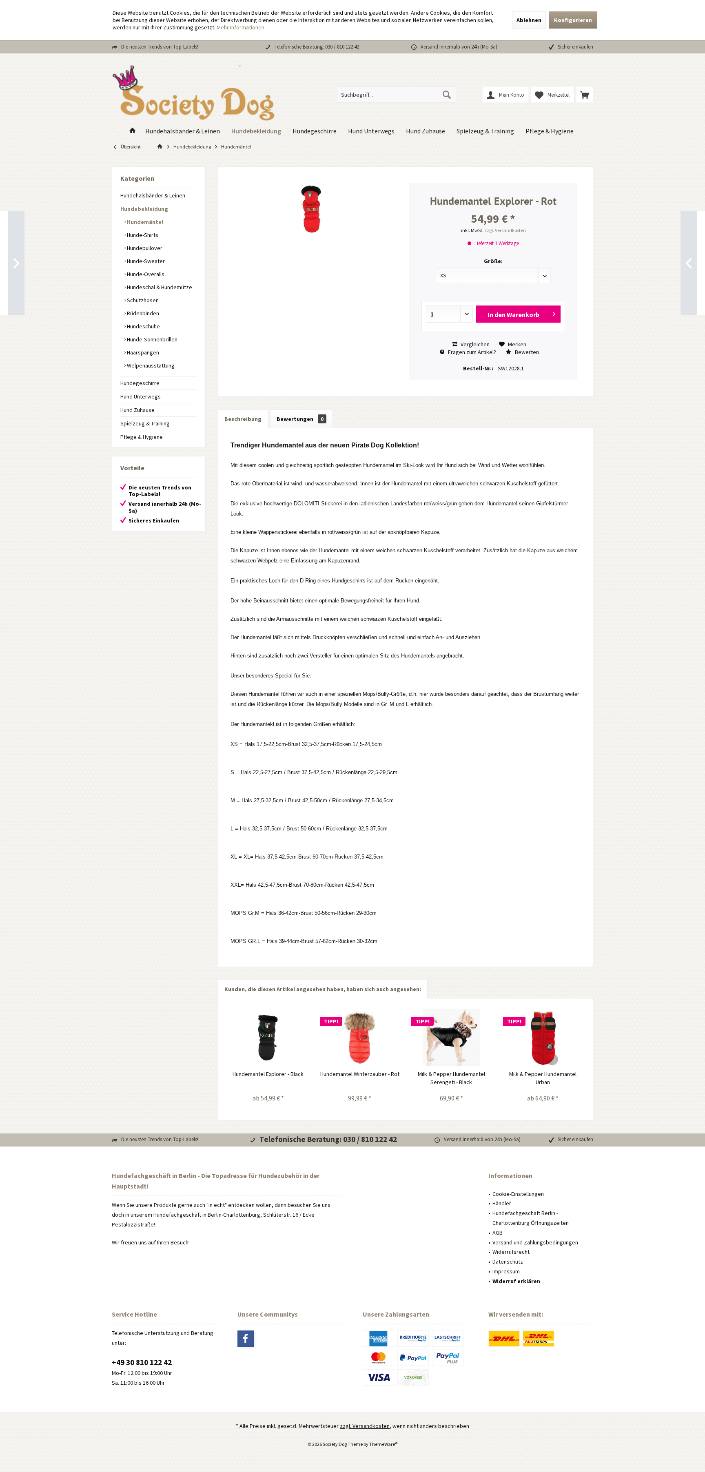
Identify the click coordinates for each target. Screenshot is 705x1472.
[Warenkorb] (584, 94)
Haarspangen (142, 352)
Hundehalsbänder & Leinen (152, 195)
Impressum (506, 1271)
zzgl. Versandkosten (505, 230)
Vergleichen (474, 344)
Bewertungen (300, 419)
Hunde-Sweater (145, 261)
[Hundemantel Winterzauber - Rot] (360, 1037)
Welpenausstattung (150, 365)
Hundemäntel (144, 222)
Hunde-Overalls (145, 274)
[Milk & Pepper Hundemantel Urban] (543, 1037)
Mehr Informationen (240, 27)
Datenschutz (507, 1261)
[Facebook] (245, 1338)
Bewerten (526, 352)
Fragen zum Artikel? (471, 352)
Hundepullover (144, 248)
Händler (501, 1203)
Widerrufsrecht (511, 1251)
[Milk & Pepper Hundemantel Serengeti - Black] (451, 1037)
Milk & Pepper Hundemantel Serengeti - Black (451, 1078)
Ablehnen (529, 20)
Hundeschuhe (143, 326)
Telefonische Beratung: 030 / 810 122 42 (317, 46)
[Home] (133, 131)
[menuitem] (584, 94)
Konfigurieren (573, 20)
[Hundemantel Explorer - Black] (268, 1037)
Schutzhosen (142, 300)
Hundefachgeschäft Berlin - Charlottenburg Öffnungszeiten (530, 1217)
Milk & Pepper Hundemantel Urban (542, 1078)
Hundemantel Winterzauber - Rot (359, 1074)
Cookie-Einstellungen (518, 1194)
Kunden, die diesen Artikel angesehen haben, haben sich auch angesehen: (322, 989)
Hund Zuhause (137, 410)
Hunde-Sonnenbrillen (151, 339)
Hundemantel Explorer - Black (268, 1074)
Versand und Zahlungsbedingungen (535, 1242)
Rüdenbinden (142, 313)
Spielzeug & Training (145, 423)
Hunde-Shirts (142, 235)
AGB (497, 1232)
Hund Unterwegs (140, 396)
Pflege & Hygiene (141, 436)
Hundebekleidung (144, 208)
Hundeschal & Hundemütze (159, 287)
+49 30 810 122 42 (142, 1362)
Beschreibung (243, 419)
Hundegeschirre (140, 383)
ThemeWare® (383, 1444)
